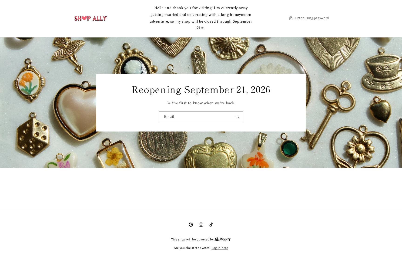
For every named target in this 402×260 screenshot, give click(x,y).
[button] (309, 18)
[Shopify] (222, 239)
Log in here (219, 248)
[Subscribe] (237, 116)
